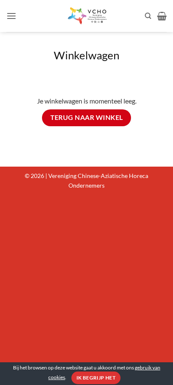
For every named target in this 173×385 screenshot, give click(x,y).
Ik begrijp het (95, 377)
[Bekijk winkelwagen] (162, 16)
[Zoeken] (148, 16)
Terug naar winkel (86, 117)
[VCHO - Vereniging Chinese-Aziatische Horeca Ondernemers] (86, 16)
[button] (11, 15)
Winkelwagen (86, 55)
